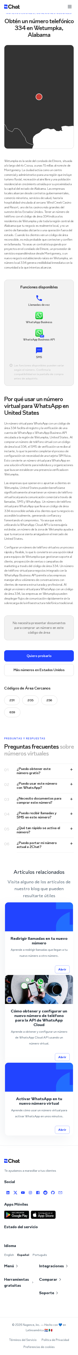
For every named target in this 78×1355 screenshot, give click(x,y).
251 (12, 700)
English (9, 1255)
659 (12, 712)
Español (23, 1255)
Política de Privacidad (55, 1340)
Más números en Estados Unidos (39, 669)
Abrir (62, 969)
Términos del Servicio (23, 1340)
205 (30, 700)
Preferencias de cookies (39, 1347)
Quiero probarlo (39, 655)
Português (39, 1255)
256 (49, 700)
